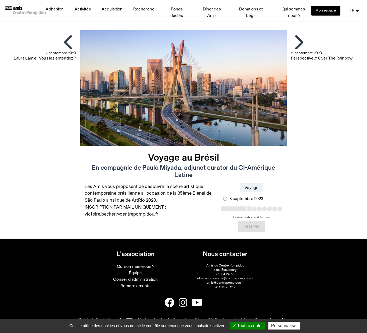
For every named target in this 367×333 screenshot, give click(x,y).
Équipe (135, 273)
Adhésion (55, 9)
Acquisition (112, 9)
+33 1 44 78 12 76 (225, 286)
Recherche (143, 9)
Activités (82, 9)
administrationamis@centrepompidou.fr (225, 278)
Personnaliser (284, 325)
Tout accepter (249, 325)
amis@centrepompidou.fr (225, 282)
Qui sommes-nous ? (135, 266)
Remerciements (135, 286)
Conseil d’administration (135, 279)
